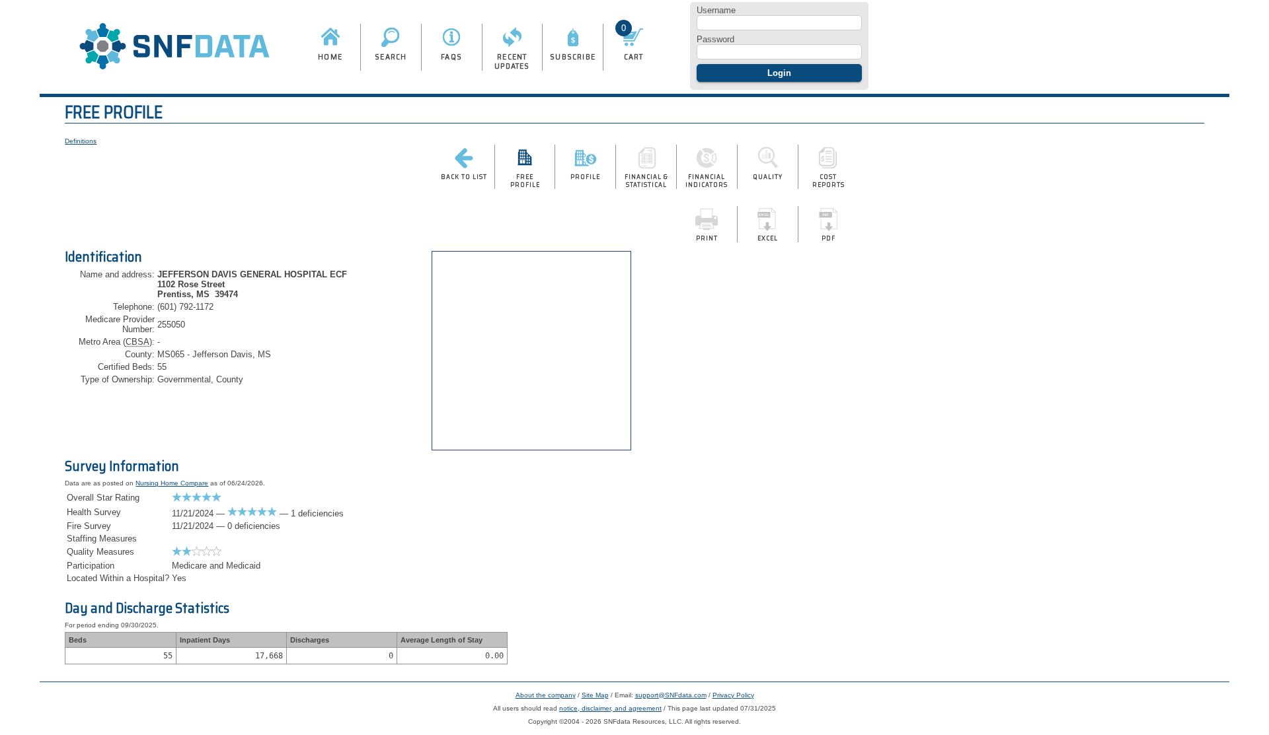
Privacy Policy (733, 695)
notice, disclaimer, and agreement (610, 708)
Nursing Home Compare (171, 483)
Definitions (80, 141)
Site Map (595, 695)
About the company (546, 695)
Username (716, 10)
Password (715, 39)
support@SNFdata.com (671, 695)
